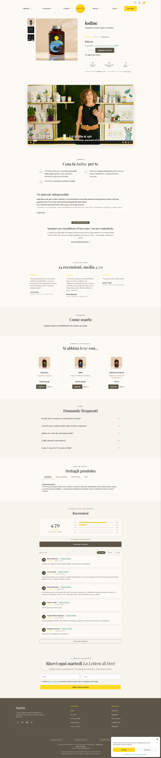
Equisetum (44, 373)
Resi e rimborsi (115, 718)
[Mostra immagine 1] (30, 22)
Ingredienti (47, 477)
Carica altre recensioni (80, 641)
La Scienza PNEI (75, 718)
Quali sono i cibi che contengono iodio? (57, 433)
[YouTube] (27, 722)
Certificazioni (75, 477)
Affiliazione (114, 726)
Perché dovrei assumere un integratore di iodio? (61, 418)
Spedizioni (114, 710)
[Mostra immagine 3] (30, 37)
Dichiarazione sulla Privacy (139, 754)
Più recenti (101, 552)
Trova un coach (75, 726)
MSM (80, 373)
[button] (157, 739)
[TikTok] (31, 722)
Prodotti (66, 8)
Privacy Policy (53, 681)
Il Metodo (25, 8)
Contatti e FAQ (115, 722)
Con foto (117, 552)
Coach (114, 8)
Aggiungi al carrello (105, 50)
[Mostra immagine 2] (30, 29)
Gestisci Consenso (80, 746)
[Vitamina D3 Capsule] (116, 362)
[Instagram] (22, 722)
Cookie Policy (127, 754)
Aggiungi (41, 387)
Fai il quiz (130, 8)
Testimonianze (74, 722)
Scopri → (50, 386)
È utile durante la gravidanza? (53, 440)
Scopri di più (127, 71)
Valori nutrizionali (61, 477)
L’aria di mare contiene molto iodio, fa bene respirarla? (64, 426)
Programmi (46, 8)
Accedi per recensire (80, 544)
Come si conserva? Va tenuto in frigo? (56, 448)
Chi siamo (73, 714)
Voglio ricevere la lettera (80, 687)
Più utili (110, 552)
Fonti (85, 477)
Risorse (95, 8)
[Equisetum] (44, 362)
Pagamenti (114, 714)
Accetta (124, 750)
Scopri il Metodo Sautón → (80, 242)
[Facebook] (17, 722)
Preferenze (147, 750)
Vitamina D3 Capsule (116, 373)
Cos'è (72, 710)
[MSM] (80, 362)
